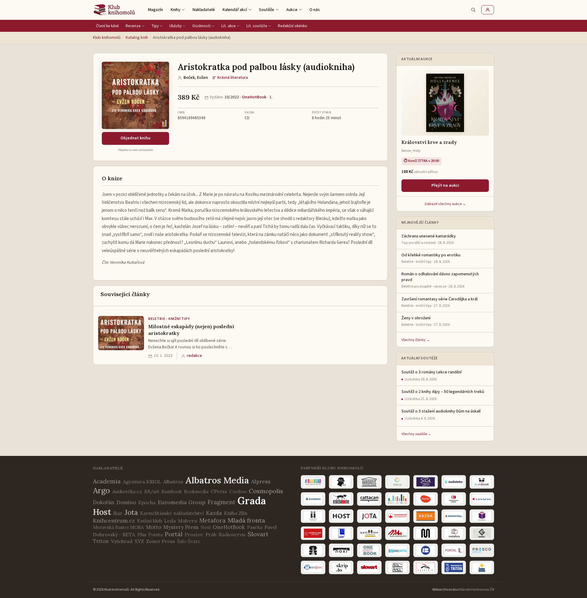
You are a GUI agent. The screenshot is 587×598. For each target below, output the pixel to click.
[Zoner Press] (482, 567)
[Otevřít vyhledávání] (473, 10)
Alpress (261, 481)
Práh (210, 534)
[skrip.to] (341, 567)
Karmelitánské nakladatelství (172, 513)
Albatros (173, 482)
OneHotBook (254, 97)
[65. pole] (341, 482)
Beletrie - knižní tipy (169, 318)
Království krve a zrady (429, 142)
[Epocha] (453, 499)
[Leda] (341, 533)
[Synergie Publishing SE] (425, 567)
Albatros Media (217, 480)
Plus (141, 534)
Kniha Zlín (235, 513)
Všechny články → (415, 340)
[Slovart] (369, 567)
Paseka (254, 527)
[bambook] (482, 482)
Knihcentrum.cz (114, 520)
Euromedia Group (181, 502)
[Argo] (425, 482)
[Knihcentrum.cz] (453, 516)
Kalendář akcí (234, 9)
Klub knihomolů (107, 38)
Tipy (155, 26)
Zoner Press (160, 541)
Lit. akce (228, 26)
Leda (170, 521)
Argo (101, 490)
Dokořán (103, 502)
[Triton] (453, 567)
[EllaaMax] (425, 499)
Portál (174, 534)
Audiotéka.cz (127, 491)
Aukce (291, 9)
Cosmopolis (266, 491)
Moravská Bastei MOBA (118, 527)
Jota (131, 512)
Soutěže (266, 9)
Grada (252, 500)
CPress (219, 491)
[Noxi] (341, 550)
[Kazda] (425, 516)
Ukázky (175, 26)
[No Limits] (313, 550)
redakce (194, 356)
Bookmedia (196, 491)
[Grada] (482, 499)
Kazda (214, 512)
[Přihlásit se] (487, 9)
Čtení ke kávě (107, 26)
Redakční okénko (292, 26)
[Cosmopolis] (397, 499)
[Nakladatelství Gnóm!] (482, 533)
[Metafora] (453, 533)
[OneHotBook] (369, 550)
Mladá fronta (246, 520)
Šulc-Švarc (188, 541)
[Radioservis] (313, 567)
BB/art (151, 491)
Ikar (118, 513)
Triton (101, 541)
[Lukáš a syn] (369, 533)
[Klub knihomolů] (114, 9)
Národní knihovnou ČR (476, 589)
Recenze (133, 26)
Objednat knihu (135, 138)
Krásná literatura (232, 78)
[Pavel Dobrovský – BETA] (425, 550)
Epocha (147, 502)
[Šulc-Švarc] (397, 567)
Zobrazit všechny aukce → (445, 204)
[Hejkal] (313, 516)
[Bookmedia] (313, 499)
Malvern (187, 521)
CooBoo (238, 491)
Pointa (155, 534)
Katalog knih (137, 38)
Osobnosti (201, 26)
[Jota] (369, 516)
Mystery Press (180, 527)
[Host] (341, 516)
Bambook (171, 491)
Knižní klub (149, 521)
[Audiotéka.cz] (453, 482)
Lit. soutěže (256, 26)
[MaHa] (397, 533)
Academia (107, 481)
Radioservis (232, 534)
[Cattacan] (369, 499)
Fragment (221, 502)
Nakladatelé (203, 9)
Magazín (155, 9)
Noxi (206, 527)
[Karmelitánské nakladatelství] (397, 516)
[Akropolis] (369, 482)
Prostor (194, 534)
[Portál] (453, 550)
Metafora (212, 520)
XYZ (139, 541)
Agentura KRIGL (142, 482)
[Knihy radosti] (482, 516)
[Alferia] (397, 482)
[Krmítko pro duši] (313, 533)
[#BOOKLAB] (313, 482)
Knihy (175, 9)
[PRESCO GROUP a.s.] (482, 550)
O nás (314, 9)
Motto (153, 527)
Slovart (258, 534)
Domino (126, 502)
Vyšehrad (121, 541)
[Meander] (425, 533)
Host (102, 512)
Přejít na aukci (445, 185)
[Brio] (341, 499)
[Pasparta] (397, 550)
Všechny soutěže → (416, 434)
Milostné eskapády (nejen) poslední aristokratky (191, 329)
